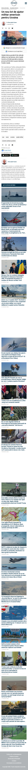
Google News (7, 150)
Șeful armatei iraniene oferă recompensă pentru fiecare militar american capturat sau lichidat (12, 645)
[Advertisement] (14, 322)
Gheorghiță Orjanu (12, 22)
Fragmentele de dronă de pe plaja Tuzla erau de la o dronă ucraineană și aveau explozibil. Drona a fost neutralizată (13, 205)
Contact (14, 761)
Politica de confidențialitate (14, 754)
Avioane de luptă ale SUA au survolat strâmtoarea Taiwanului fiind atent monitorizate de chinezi (13, 254)
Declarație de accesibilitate (14, 763)
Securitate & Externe (14, 8)
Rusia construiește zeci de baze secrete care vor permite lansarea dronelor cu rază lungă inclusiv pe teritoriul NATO (12, 694)
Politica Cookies (14, 756)
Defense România (5, 8)
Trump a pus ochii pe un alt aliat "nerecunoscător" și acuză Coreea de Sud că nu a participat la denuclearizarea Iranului (13, 669)
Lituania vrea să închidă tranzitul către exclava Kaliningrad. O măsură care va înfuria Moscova (14, 622)
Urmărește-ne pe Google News (15, 51)
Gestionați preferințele (14, 758)
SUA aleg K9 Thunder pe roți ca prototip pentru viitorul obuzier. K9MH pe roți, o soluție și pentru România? (13, 379)
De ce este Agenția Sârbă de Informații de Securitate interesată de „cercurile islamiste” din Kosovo (13, 423)
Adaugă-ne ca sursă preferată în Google (15, 48)
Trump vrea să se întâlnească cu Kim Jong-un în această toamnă (13, 401)
